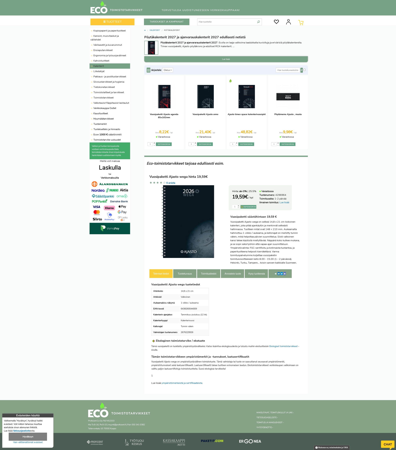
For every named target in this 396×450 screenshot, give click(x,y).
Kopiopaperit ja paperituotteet (109, 30)
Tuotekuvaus (185, 273)
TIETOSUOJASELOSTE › (267, 417)
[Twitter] (281, 273)
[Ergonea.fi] (250, 442)
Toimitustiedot (208, 273)
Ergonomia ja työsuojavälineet (109, 55)
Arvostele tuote (233, 273)
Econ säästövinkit (107, 134)
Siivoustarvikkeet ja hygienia (108, 82)
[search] (258, 20)
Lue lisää (284, 202)
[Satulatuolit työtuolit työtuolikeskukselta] (134, 443)
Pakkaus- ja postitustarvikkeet (109, 76)
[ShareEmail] (275, 273)
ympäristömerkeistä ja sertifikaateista (181, 383)
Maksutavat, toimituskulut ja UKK (333, 447)
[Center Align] (148, 70)
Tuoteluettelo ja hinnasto (106, 129)
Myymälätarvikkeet (103, 118)
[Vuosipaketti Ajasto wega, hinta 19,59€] (188, 221)
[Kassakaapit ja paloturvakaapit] (174, 443)
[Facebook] (285, 273)
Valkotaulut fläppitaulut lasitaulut (111, 103)
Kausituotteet (100, 113)
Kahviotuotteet (101, 60)
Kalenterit (98, 66)
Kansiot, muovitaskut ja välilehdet (104, 37)
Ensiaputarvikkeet (103, 50)
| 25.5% (247, 191)
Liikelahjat (98, 71)
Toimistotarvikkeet (103, 97)
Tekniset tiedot (161, 273)
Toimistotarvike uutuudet (107, 140)
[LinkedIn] (279, 273)
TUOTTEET (113, 22)
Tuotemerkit (100, 124)
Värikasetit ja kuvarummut (107, 45)
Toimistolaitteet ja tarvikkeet (108, 92)
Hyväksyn (28, 436)
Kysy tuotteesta (256, 273)
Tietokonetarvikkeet (104, 87)
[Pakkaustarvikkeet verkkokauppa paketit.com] (212, 441)
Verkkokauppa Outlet (104, 108)
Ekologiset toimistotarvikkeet (283, 346)
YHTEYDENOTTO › (264, 427)
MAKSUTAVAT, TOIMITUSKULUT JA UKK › (274, 412)
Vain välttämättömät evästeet (28, 442)
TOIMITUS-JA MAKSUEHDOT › (269, 422)
